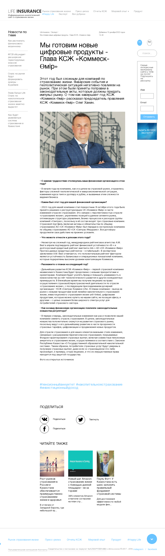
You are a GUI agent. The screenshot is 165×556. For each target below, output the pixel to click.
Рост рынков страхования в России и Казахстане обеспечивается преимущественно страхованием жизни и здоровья (51, 489)
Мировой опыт (119, 11)
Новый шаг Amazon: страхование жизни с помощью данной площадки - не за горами (80, 484)
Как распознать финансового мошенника (16, 44)
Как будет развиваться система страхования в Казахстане (15, 120)
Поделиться (59, 419)
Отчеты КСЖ (100, 11)
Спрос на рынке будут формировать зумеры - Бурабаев (16, 79)
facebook (152, 549)
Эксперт (63, 14)
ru (139, 42)
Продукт (138, 11)
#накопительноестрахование (99, 384)
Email (143, 103)
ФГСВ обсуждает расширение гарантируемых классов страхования (16, 60)
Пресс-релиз (82, 11)
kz (149, 42)
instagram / (140, 549)
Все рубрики (78, 14)
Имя (142, 90)
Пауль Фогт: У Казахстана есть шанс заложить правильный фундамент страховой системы (109, 486)
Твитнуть (94, 420)
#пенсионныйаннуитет (58, 384)
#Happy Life (48, 14)
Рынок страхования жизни (56, 11)
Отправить (149, 117)
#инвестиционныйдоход (59, 387)
